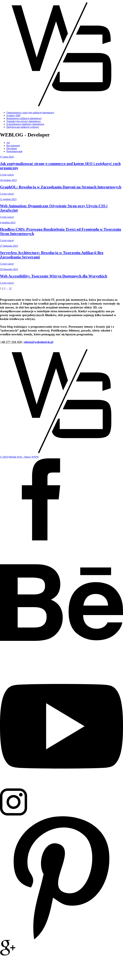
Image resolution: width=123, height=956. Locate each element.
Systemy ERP (13, 115)
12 (10, 288)
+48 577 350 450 (11, 342)
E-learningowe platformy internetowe (25, 124)
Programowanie (14, 151)
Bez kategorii (13, 145)
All (8, 142)
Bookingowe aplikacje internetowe (24, 118)
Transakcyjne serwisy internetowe (23, 121)
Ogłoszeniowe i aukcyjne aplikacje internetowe (30, 112)
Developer (11, 148)
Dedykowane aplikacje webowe (22, 127)
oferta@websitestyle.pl (38, 342)
